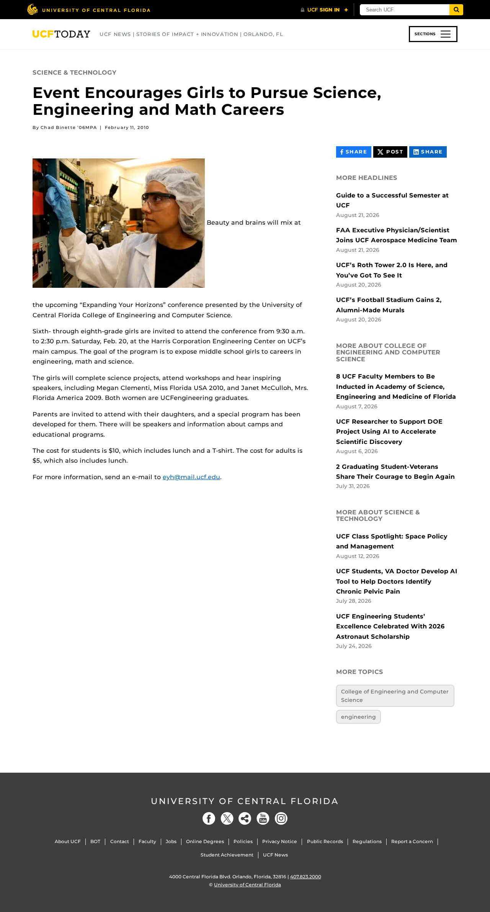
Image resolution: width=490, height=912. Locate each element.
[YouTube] (263, 818)
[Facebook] (209, 818)
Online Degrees (205, 841)
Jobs (171, 841)
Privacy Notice (279, 841)
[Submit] (456, 9)
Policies (243, 841)
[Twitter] (227, 818)
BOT (95, 841)
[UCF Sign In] (324, 9)
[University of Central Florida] (88, 9)
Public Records (325, 841)
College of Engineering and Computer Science (395, 695)
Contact (119, 841)
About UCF (68, 841)
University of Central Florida (245, 801)
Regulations (367, 841)
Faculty (147, 841)
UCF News (275, 855)
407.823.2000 (305, 876)
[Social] (245, 818)
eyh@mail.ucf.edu (191, 477)
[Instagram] (280, 818)
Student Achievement (227, 855)
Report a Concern (412, 841)
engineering (358, 717)
